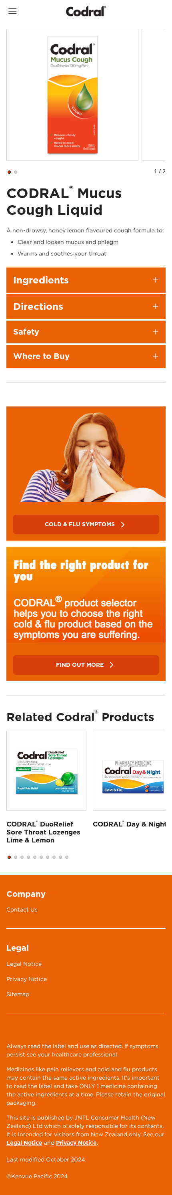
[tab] (9, 172)
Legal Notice (24, 1143)
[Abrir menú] (26, 11)
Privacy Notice (76, 1143)
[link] (86, 454)
